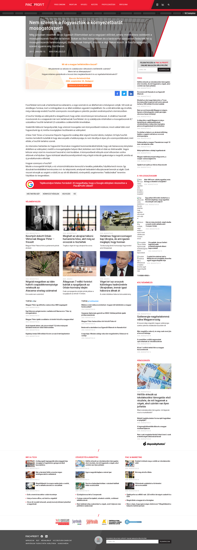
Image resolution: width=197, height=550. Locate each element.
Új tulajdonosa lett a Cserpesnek (89, 494)
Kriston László (57, 51)
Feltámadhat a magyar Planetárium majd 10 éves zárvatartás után (153, 143)
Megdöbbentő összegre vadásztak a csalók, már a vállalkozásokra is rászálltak (52, 484)
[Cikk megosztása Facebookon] (117, 93)
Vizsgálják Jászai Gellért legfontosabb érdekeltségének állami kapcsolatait (157, 245)
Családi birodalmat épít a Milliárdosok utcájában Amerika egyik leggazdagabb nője (159, 258)
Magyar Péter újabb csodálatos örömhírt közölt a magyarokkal (50, 319)
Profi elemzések (108, 4)
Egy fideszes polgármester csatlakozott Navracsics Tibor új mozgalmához (48, 312)
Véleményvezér (33, 202)
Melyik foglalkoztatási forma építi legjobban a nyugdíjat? (154, 419)
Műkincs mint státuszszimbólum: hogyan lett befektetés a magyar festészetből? (106, 306)
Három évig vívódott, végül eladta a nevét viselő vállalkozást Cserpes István (158, 224)
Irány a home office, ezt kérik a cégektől (42, 498)
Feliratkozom (164, 69)
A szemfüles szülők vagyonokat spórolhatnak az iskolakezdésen (149, 340)
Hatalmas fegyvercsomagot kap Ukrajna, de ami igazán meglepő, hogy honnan (116, 239)
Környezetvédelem (51, 194)
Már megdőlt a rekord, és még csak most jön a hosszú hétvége (154, 332)
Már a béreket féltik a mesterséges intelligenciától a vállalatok (49, 473)
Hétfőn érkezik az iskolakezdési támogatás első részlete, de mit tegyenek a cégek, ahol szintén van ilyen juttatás (153, 84)
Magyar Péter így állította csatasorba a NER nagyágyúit (47, 305)
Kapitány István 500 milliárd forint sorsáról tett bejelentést (48, 334)
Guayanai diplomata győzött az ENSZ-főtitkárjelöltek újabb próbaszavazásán (103, 314)
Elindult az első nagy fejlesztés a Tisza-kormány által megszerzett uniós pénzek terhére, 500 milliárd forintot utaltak (152, 102)
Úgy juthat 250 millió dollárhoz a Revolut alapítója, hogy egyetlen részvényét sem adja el (157, 200)
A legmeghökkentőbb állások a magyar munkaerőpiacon (152, 427)
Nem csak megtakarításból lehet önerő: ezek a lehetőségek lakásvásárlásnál (154, 435)
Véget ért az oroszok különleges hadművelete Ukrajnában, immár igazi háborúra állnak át (113, 286)
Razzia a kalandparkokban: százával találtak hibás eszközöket (102, 484)
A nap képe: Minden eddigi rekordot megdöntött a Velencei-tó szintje (104, 335)
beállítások (51, 543)
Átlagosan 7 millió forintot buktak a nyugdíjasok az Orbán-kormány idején (77, 284)
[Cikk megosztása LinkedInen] (130, 93)
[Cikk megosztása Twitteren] (124, 93)
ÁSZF (37, 540)
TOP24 (31, 301)
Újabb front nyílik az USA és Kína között (152, 165)
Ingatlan (73, 4)
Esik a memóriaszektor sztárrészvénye (42, 494)
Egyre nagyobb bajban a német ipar (99, 472)
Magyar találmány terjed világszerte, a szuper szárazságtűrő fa (151, 158)
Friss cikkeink (59, 4)
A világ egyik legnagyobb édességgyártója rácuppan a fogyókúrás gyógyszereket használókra (52, 463)
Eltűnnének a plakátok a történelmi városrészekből (148, 484)
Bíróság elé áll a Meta (143, 472)
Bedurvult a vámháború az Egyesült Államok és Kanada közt (104, 327)
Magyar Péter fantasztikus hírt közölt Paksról (99, 321)
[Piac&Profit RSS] (46, 536)
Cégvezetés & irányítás (86, 457)
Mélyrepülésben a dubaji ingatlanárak (151, 150)
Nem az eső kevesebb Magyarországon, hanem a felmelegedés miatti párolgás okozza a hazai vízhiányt (152, 112)
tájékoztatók (41, 543)
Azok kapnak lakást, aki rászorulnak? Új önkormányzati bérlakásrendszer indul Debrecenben (47, 326)
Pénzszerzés (143, 360)
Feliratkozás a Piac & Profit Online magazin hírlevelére (126, 538)
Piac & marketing (133, 457)
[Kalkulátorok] (157, 5)
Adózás (94, 4)
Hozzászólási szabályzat (62, 540)
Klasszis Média (63, 543)
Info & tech (31, 457)
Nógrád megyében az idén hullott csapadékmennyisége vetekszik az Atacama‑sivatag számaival (42, 286)
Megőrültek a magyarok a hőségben (140, 500)
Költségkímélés (145, 282)
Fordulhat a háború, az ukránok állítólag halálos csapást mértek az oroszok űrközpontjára (152, 134)
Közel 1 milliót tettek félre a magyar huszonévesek (150, 348)
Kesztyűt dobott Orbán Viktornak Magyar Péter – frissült (40, 239)
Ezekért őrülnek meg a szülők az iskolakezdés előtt (152, 462)
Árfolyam (123, 4)
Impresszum (30, 540)
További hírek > (143, 275)
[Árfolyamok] (163, 4)
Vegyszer (66, 194)
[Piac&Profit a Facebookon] (42, 536)
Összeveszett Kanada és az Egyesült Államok (151, 93)
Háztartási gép (33, 194)
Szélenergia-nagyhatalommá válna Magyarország (153, 318)
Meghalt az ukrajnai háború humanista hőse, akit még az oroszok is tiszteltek (79, 239)
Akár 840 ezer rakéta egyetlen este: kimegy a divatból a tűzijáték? (157, 180)
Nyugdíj (84, 4)
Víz (75, 194)
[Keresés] (168, 4)
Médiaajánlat (46, 540)
